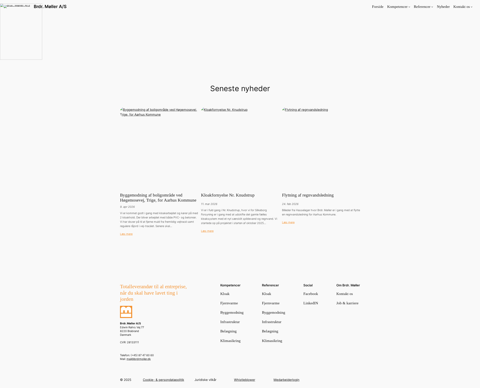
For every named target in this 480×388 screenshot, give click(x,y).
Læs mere (126, 233)
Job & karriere (347, 303)
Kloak (225, 294)
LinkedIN (310, 303)
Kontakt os (344, 294)
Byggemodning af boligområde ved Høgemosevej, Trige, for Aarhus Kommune (158, 198)
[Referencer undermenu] (432, 6)
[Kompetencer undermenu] (409, 6)
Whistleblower (244, 380)
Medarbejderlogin (286, 380)
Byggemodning (232, 312)
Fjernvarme (229, 303)
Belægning (228, 331)
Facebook (310, 294)
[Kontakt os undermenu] (471, 6)
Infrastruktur (230, 322)
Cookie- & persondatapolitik (163, 380)
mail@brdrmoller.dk (139, 358)
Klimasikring (230, 341)
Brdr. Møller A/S (50, 6)
